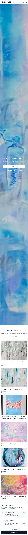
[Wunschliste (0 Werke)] (23, 2)
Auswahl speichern (14, 529)
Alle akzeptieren (14, 532)
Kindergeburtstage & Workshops (14, 170)
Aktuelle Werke (14, 166)
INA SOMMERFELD (8, 2)
